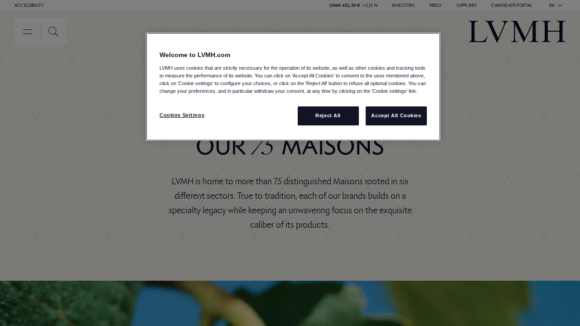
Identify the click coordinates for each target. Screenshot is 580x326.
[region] (293, 87)
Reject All (328, 115)
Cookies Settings (182, 115)
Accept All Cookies (396, 115)
